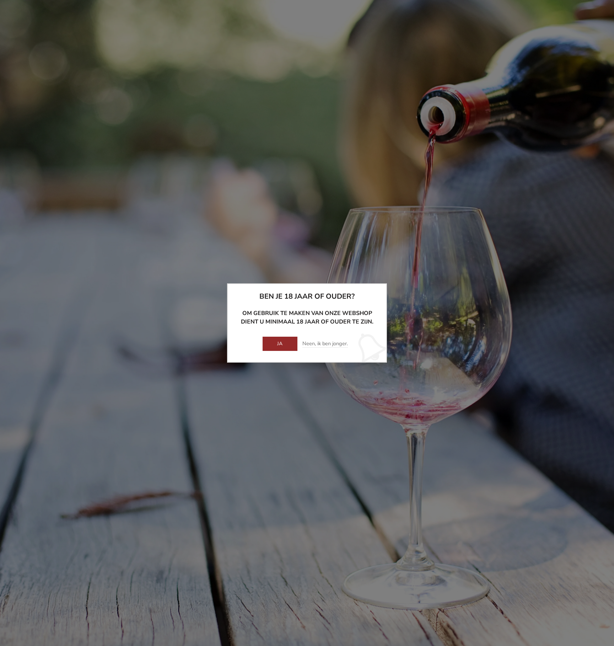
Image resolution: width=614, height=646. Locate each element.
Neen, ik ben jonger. (325, 344)
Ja (280, 343)
